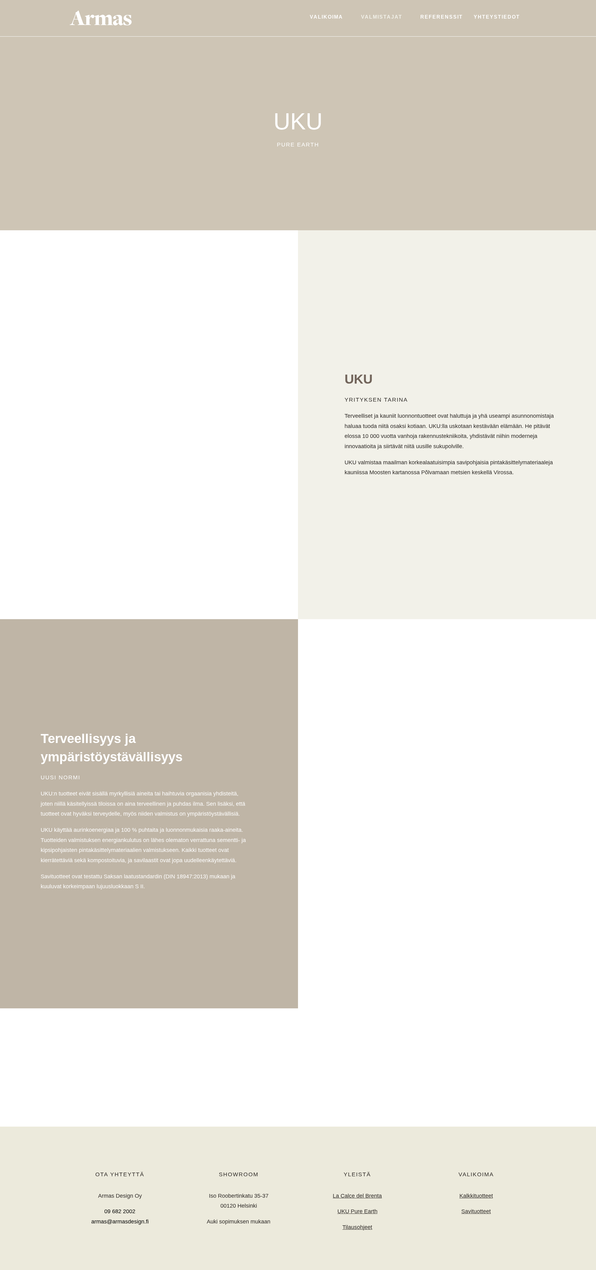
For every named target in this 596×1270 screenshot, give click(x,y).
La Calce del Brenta (357, 1196)
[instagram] (120, 1241)
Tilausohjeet (357, 1227)
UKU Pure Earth (357, 1211)
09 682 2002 (119, 1211)
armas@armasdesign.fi (120, 1221)
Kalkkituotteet (476, 1196)
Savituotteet (476, 1211)
